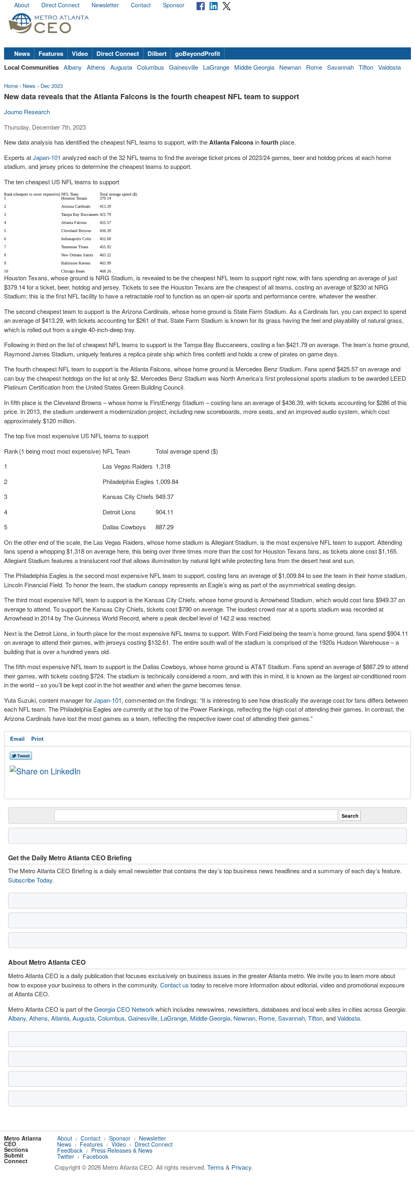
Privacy (241, 1167)
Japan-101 (47, 157)
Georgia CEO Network (124, 1009)
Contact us (174, 985)
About (21, 5)
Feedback (70, 1150)
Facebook (95, 1156)
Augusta (121, 67)
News (22, 53)
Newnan (290, 67)
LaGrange (216, 67)
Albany (73, 67)
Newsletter (105, 5)
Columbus (150, 67)
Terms (215, 1167)
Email (17, 738)
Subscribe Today (30, 880)
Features (51, 53)
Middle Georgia (254, 67)
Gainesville (183, 67)
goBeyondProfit (197, 53)
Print (37, 738)
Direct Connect (60, 5)
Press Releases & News (121, 1150)
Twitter (65, 1156)
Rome (314, 67)
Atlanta (60, 1018)
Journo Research (27, 111)
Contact (141, 5)
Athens (96, 67)
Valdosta (389, 67)
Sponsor (173, 5)
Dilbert (157, 53)
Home (11, 86)
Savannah (340, 67)
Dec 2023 (52, 86)
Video (80, 53)
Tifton (366, 67)
